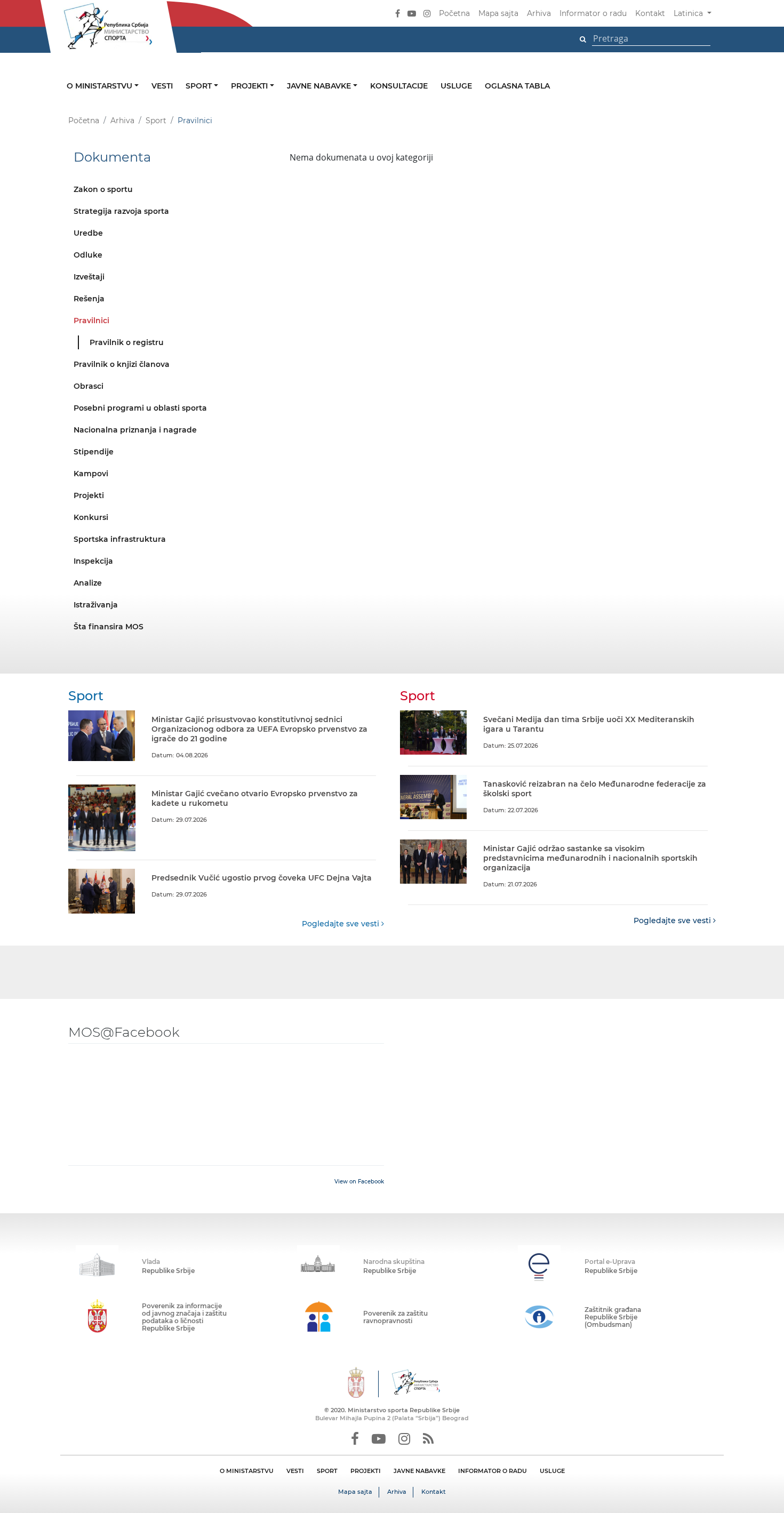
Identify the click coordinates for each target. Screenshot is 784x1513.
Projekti (250, 86)
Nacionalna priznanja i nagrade (135, 430)
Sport (200, 86)
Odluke (88, 255)
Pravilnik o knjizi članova (122, 364)
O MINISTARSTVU (247, 1471)
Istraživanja (96, 605)
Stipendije (94, 452)
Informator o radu (593, 13)
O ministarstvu (100, 86)
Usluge (456, 86)
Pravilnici (91, 320)
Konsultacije (399, 86)
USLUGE (552, 1471)
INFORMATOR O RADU (492, 1471)
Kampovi (91, 473)
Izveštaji (89, 277)
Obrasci (88, 386)
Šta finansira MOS (108, 626)
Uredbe (88, 233)
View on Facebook (359, 1181)
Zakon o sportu (103, 189)
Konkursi (91, 517)
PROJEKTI (365, 1471)
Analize (88, 583)
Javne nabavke (320, 86)
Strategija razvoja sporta (121, 211)
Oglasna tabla (517, 86)
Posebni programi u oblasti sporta (140, 408)
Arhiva (539, 13)
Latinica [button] (689, 13)
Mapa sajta (498, 13)
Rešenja (89, 298)
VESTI (295, 1471)
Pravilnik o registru (127, 342)
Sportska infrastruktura (120, 539)
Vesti (162, 86)
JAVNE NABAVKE (419, 1471)
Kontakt (650, 13)
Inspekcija (93, 561)
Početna (454, 13)
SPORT (327, 1471)
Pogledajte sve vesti (341, 923)
